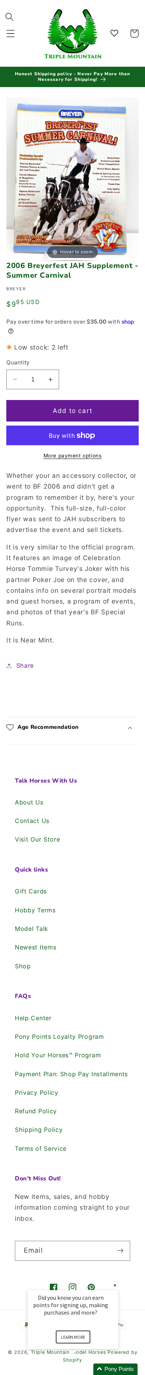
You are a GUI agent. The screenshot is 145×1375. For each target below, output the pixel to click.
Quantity (18, 362)
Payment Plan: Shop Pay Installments (71, 1074)
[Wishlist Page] (115, 33)
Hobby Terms (35, 910)
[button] (10, 33)
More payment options (73, 456)
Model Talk (31, 928)
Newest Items (35, 947)
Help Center (33, 1018)
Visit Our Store (37, 839)
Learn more (73, 1337)
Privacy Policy (36, 1092)
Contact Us (32, 820)
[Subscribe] (120, 1251)
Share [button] (25, 665)
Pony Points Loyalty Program (59, 1036)
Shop (23, 966)
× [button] (114, 1285)
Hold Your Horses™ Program (58, 1055)
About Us (29, 802)
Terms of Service (41, 1148)
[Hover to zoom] (72, 178)
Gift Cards (31, 891)
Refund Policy (36, 1111)
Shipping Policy (38, 1129)
